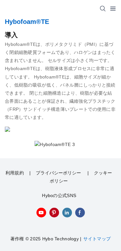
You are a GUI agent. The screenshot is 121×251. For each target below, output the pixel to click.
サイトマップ (97, 238)
